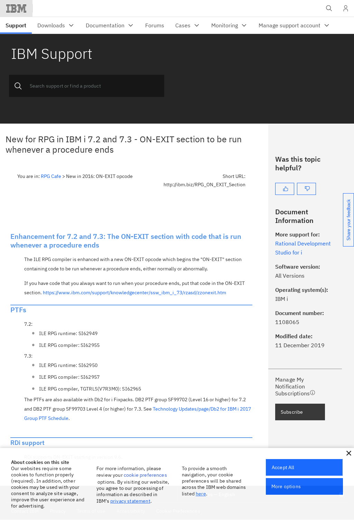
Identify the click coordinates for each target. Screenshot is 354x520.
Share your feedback (348, 220)
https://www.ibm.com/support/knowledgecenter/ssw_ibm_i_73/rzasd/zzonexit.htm (134, 292)
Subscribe (292, 412)
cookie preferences (145, 475)
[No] (306, 189)
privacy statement (130, 501)
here (201, 494)
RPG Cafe (51, 176)
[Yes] (284, 189)
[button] (348, 453)
